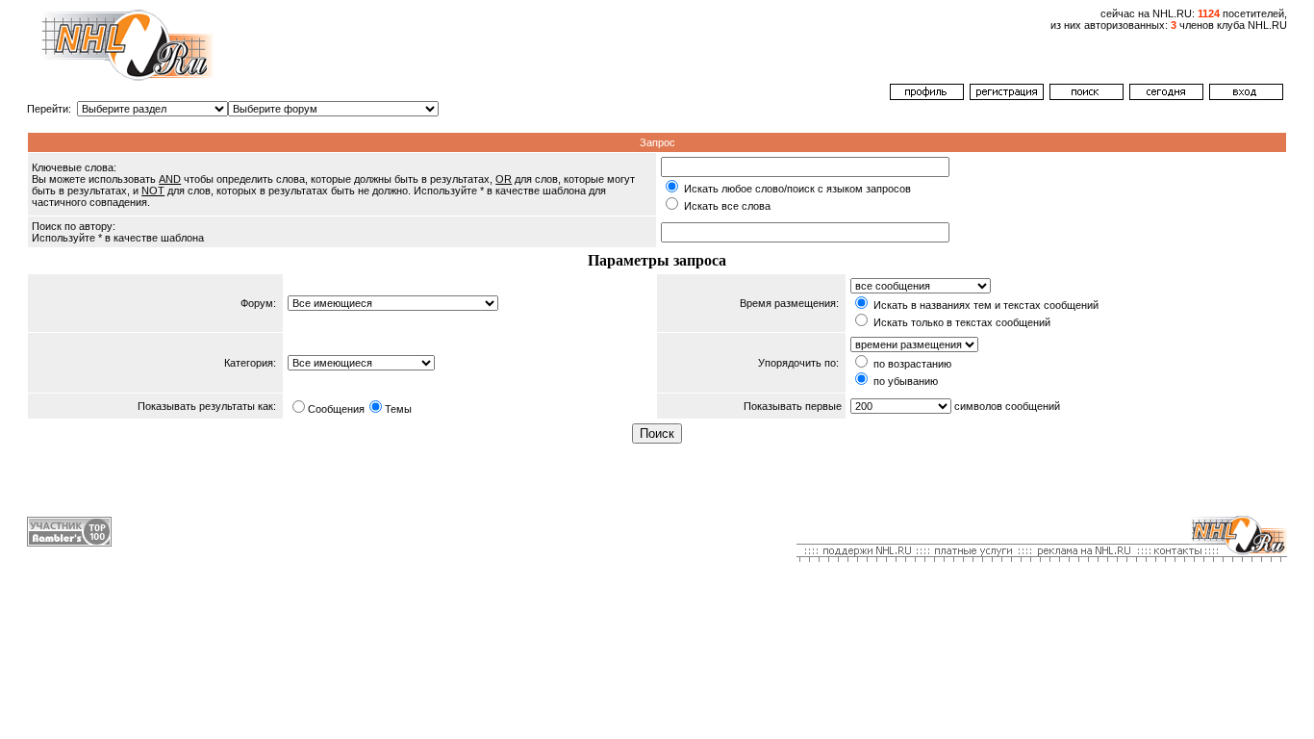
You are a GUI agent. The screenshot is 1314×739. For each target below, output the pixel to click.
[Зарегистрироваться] (1007, 96)
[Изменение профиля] (927, 96)
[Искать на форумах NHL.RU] (1086, 96)
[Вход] (1246, 96)
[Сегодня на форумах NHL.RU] (1166, 96)
